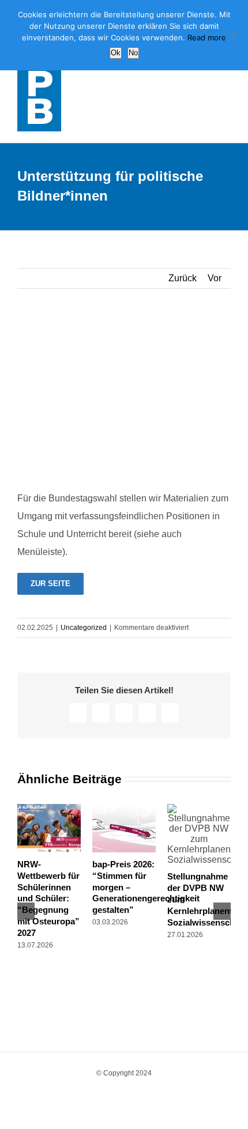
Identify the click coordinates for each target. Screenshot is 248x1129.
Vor (214, 278)
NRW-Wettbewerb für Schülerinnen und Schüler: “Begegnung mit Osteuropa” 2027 (48, 898)
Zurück (182, 278)
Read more (206, 37)
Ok (116, 52)
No (133, 52)
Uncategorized (84, 628)
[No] (233, 35)
